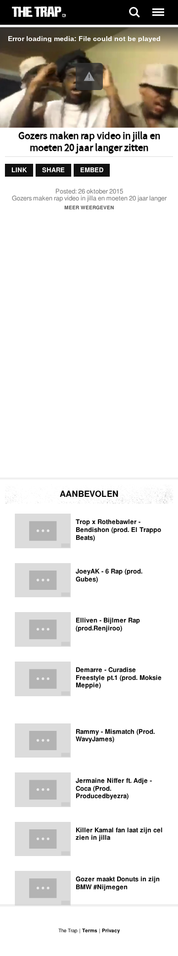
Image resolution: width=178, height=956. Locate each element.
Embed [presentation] (91, 170)
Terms (89, 930)
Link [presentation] (19, 170)
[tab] (19, 170)
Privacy (111, 930)
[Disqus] (89, 347)
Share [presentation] (53, 170)
